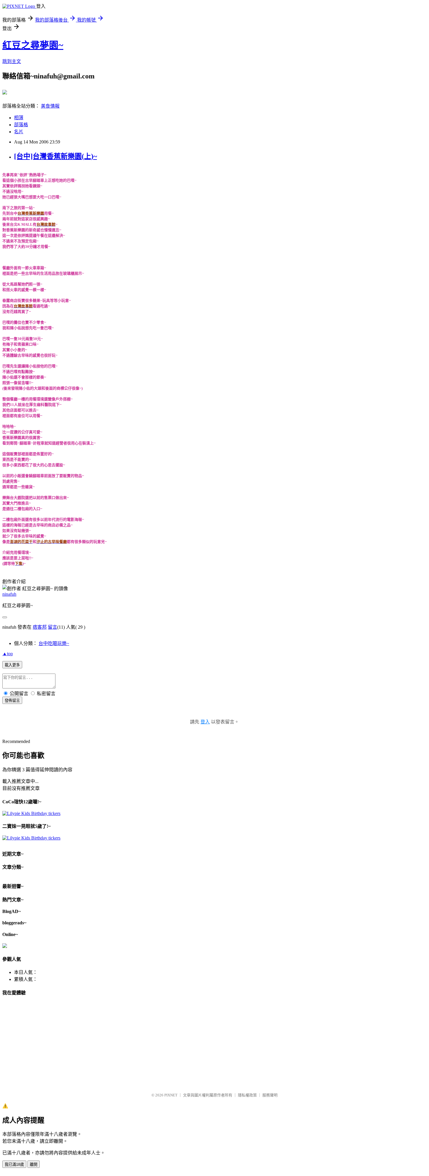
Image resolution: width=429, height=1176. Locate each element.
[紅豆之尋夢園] (4, 92)
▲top (7, 653)
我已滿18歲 (14, 1164)
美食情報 (50, 106)
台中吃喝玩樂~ (54, 643)
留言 (52, 627)
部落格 (21, 124)
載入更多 (12, 665)
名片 (18, 131)
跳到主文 (11, 61)
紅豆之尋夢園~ (32, 45)
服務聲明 (270, 1095)
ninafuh (9, 594)
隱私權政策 (247, 1095)
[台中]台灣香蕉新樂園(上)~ (55, 156)
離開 (33, 1164)
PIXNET (170, 1095)
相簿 (18, 117)
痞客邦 (40, 627)
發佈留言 (12, 700)
